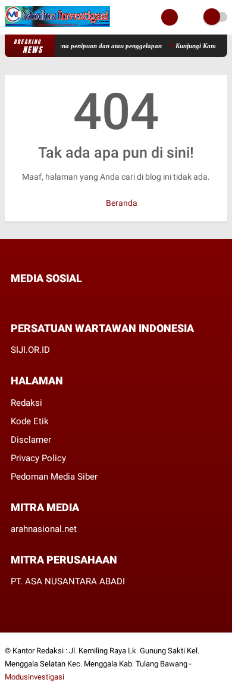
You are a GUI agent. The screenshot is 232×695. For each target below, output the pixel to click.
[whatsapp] (46, 301)
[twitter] (30, 301)
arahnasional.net (44, 529)
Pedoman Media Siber (54, 476)
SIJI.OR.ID (30, 350)
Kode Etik (30, 421)
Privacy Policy (38, 458)
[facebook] (14, 301)
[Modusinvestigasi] (57, 27)
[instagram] (62, 301)
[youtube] (78, 301)
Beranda (120, 203)
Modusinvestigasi (34, 676)
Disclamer (31, 439)
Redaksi (26, 402)
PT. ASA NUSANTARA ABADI (68, 581)
